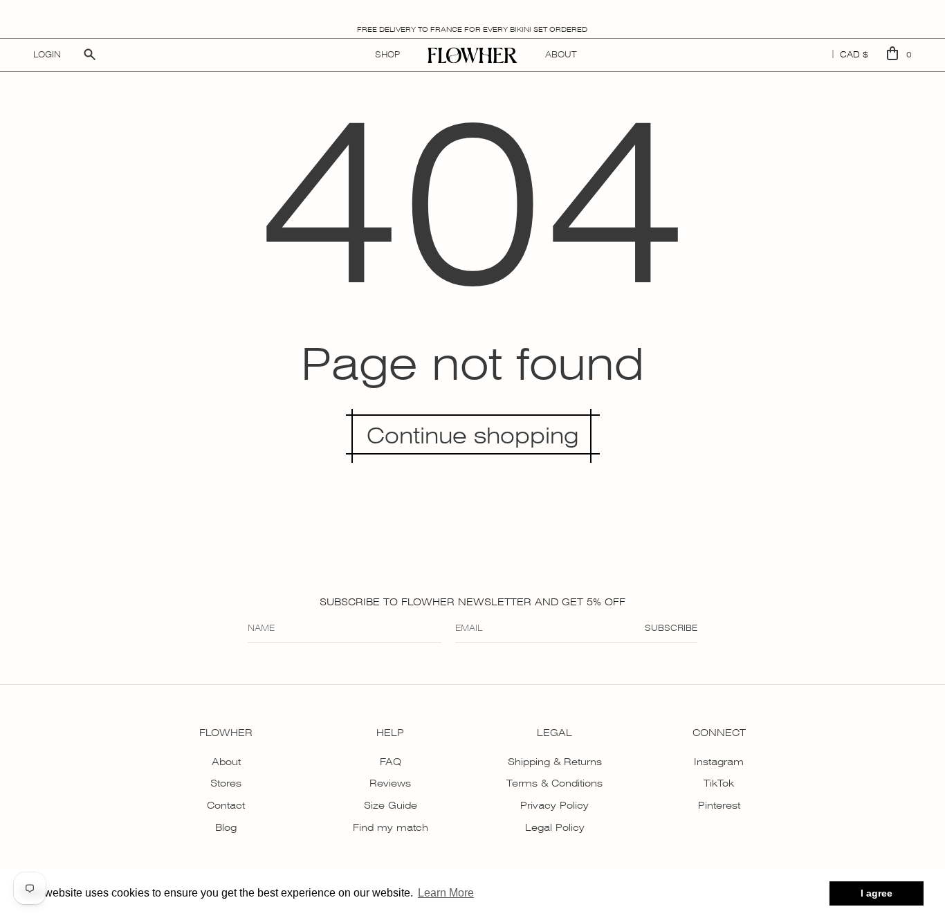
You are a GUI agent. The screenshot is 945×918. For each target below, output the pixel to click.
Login (47, 54)
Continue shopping (473, 436)
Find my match (390, 827)
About (226, 761)
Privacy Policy (554, 805)
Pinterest (719, 805)
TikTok (719, 783)
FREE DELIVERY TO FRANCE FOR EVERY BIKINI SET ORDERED (472, 29)
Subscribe (671, 628)
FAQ (390, 761)
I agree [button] (876, 893)
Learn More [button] (446, 893)
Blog (226, 827)
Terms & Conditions (554, 783)
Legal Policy (555, 827)
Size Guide (390, 805)
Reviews (390, 783)
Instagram (719, 761)
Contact (226, 805)
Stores (225, 783)
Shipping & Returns (555, 761)
